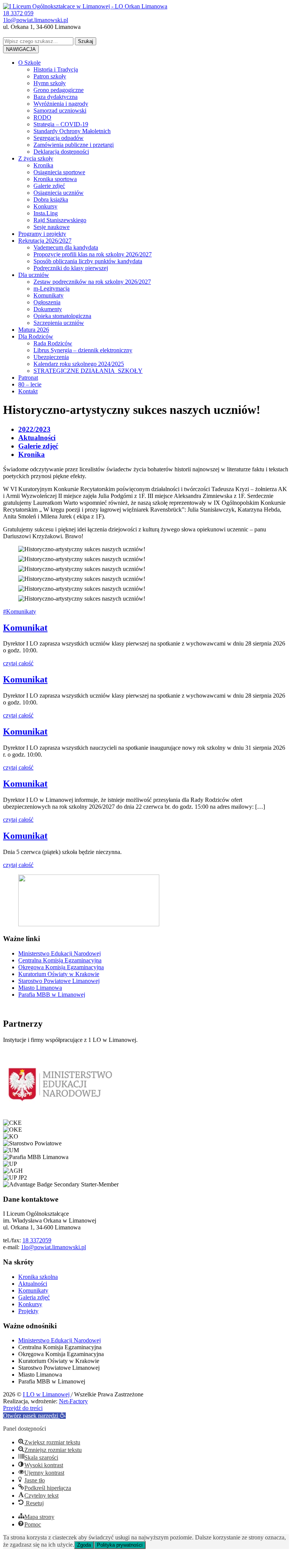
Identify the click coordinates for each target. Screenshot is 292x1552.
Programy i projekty (42, 234)
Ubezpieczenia (51, 357)
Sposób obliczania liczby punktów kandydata (87, 261)
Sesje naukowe (51, 227)
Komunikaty (48, 295)
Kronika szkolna (38, 1277)
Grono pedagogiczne (58, 90)
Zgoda (84, 1545)
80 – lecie (29, 384)
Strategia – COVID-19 (60, 124)
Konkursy (45, 206)
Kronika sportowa (55, 179)
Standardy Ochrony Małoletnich (72, 131)
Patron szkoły (49, 76)
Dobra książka (50, 199)
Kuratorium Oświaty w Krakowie (58, 974)
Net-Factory (73, 1401)
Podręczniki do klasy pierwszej (70, 268)
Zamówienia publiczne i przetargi (73, 145)
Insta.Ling (45, 213)
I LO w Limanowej (47, 1394)
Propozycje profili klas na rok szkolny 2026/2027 (92, 254)
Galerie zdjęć (49, 186)
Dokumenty (47, 309)
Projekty (28, 1311)
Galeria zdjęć (34, 1297)
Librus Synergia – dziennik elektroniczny (82, 350)
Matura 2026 (33, 329)
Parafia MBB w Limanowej (51, 994)
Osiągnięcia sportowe (59, 172)
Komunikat (25, 628)
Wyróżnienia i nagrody (60, 103)
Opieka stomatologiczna (62, 316)
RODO (42, 117)
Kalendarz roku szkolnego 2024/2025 (78, 364)
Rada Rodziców (52, 343)
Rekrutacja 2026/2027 (44, 240)
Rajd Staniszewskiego (59, 220)
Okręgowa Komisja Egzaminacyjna (61, 967)
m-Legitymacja (51, 288)
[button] (34, 1415)
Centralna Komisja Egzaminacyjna (60, 960)
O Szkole (29, 62)
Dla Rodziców (35, 336)
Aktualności (37, 438)
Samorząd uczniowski (59, 110)
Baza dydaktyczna (55, 97)
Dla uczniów (33, 275)
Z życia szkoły (35, 158)
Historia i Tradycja (55, 69)
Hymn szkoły (49, 83)
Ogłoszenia (46, 302)
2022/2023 (34, 429)
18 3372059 (36, 1240)
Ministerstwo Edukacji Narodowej (59, 953)
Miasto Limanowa (40, 987)
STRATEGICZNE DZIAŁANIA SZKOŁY (88, 370)
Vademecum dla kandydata (65, 247)
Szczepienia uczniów (58, 323)
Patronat (28, 377)
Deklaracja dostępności (61, 151)
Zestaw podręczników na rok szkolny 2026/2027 (92, 281)
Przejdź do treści (23, 1408)
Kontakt (28, 391)
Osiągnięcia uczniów (58, 192)
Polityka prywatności (120, 1545)
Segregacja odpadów (58, 138)
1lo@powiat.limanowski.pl (53, 1247)
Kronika (43, 165)
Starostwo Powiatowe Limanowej (59, 981)
